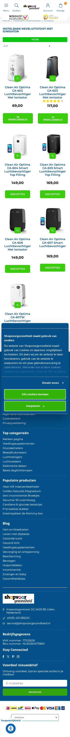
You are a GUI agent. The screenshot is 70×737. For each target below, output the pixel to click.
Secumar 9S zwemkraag (19, 500)
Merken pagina (13, 439)
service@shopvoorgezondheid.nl (28, 623)
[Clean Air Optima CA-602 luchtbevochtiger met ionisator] (17, 68)
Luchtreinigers (12, 457)
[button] (60, 5)
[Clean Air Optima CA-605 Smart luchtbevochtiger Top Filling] (52, 145)
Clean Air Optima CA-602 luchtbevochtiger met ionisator (17, 92)
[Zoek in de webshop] (16, 5)
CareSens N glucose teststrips (22, 504)
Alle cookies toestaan (35, 394)
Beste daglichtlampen (17, 470)
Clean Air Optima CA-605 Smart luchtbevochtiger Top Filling (52, 170)
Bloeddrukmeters (14, 452)
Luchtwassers (12, 461)
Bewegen (9, 560)
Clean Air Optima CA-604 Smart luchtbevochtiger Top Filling (17, 170)
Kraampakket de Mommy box (23, 513)
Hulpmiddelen (12, 565)
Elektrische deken (15, 466)
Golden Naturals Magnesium (22, 491)
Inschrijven (35, 692)
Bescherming (12, 556)
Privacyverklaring (14, 423)
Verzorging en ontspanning (21, 552)
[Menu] (6, 5)
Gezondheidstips (14, 578)
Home (6, 20)
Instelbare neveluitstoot (27, 20)
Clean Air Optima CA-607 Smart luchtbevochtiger (52, 242)
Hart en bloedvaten (16, 529)
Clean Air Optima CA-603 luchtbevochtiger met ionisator (52, 92)
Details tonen (50, 382)
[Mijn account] (48, 5)
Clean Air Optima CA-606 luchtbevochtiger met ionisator (17, 244)
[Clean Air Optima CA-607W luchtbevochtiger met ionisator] (17, 294)
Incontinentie (12, 569)
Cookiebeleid (11, 418)
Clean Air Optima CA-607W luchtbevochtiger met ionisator (17, 319)
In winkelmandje (17, 118)
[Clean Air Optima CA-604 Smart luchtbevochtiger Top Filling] (17, 145)
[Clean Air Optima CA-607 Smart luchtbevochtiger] (52, 220)
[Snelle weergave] (17, 78)
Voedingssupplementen (19, 443)
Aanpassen (33, 405)
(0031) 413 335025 (18, 618)
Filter (35, 39)
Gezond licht (11, 543)
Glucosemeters (13, 448)
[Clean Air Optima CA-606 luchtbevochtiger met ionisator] (17, 220)
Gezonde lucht (12, 538)
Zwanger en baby (14, 574)
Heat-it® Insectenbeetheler (21, 486)
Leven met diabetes (16, 534)
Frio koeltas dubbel (15, 509)
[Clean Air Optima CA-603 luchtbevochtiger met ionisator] (52, 68)
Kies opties (17, 194)
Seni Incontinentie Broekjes (21, 495)
